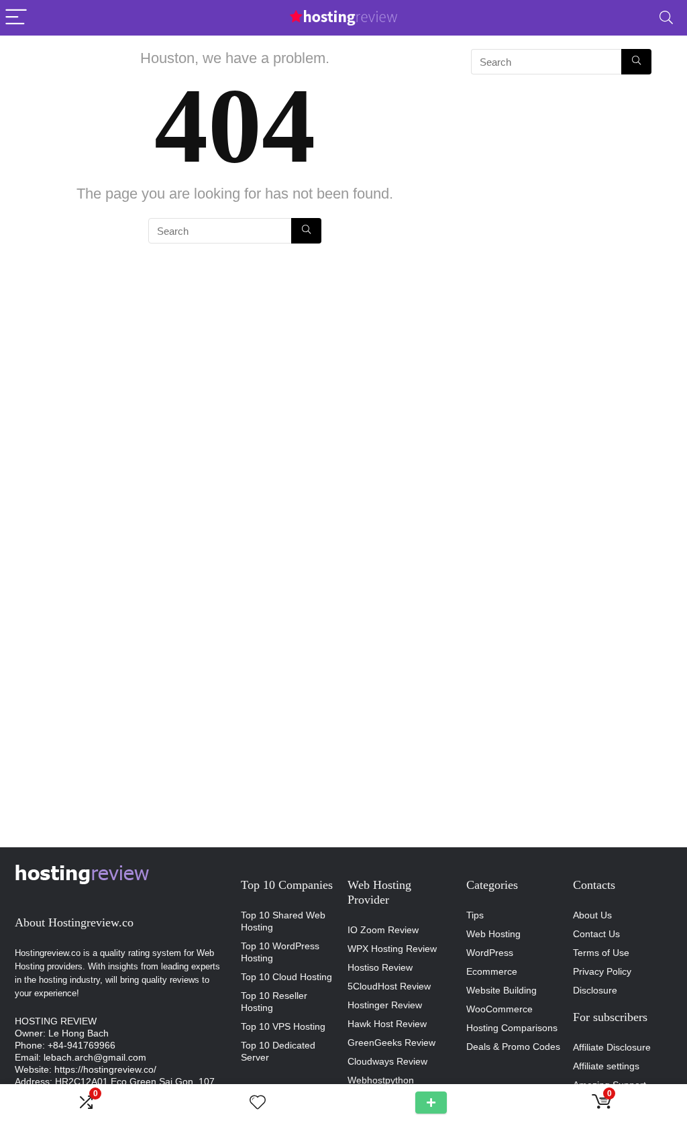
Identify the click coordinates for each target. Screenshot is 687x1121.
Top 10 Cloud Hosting (286, 976)
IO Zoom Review (383, 929)
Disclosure (595, 990)
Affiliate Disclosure (612, 1047)
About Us (592, 915)
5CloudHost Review (389, 986)
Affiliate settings (606, 1066)
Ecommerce (491, 971)
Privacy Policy (602, 971)
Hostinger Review (385, 1005)
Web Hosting (493, 933)
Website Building (501, 990)
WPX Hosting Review (392, 948)
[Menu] (16, 18)
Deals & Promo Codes (513, 1046)
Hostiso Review (380, 967)
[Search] (666, 18)
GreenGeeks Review (391, 1042)
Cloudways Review (387, 1061)
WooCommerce (499, 1009)
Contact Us (596, 933)
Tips (475, 915)
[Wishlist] (258, 1102)
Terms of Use (601, 952)
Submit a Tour (431, 1102)
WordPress (489, 952)
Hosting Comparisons (512, 1027)
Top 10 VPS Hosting (283, 1026)
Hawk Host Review (387, 1023)
